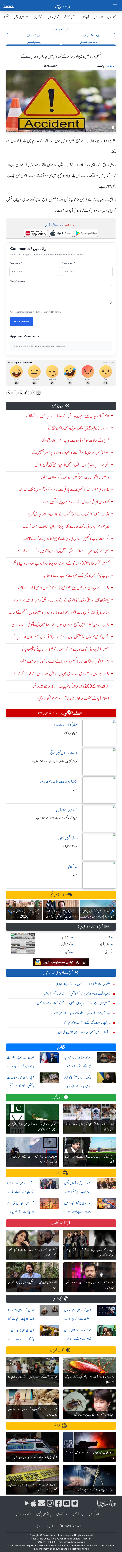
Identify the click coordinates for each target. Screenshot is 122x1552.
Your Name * (15, 263)
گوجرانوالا (66, 944)
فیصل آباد (65, 937)
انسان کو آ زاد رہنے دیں (66, 725)
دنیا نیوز (50, 1526)
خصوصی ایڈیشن (21, 17)
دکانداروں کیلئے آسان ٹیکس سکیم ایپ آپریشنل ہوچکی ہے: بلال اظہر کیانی (77, 1191)
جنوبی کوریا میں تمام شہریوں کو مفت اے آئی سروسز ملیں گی (77, 1318)
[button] (10, 910)
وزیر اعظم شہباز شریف (88, 36)
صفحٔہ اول (111, 17)
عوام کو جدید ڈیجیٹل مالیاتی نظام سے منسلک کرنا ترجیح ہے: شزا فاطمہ (77, 1338)
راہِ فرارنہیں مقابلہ (68, 838)
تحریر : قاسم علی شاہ (70, 846)
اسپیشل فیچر (38, 17)
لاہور (108, 937)
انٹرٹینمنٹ (57, 1223)
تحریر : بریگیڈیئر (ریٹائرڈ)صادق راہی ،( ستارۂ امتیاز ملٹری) (55, 761)
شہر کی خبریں (53, 17)
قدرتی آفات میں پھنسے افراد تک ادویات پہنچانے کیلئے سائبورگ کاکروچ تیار (20, 1318)
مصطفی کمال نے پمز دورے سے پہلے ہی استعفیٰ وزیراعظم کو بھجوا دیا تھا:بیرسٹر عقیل (73, 1003)
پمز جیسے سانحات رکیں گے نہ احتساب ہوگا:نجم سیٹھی (86, 1022)
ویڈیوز (37, 1526)
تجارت (57, 1172)
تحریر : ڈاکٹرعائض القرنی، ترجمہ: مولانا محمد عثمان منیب (57, 818)
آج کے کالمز (69, 17)
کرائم (57, 1425)
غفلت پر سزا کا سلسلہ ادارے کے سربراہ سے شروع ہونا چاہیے (83, 984)
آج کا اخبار (84, 17)
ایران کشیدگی (33, 36)
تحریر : (75, 789)
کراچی (108, 952)
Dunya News (70, 1526)
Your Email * (68, 263)
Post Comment (22, 321)
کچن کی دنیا (73, 866)
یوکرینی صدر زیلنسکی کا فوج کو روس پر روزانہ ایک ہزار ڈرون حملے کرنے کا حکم (77, 1086)
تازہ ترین (98, 17)
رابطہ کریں (94, 1514)
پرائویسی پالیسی (43, 1514)
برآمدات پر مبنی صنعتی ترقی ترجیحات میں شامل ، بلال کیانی (84, 1032)
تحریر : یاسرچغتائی (71, 733)
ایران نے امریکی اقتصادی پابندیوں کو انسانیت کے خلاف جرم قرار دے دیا (20, 1065)
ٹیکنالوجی (57, 1298)
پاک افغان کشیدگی (88, 42)
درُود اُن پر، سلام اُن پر (67, 810)
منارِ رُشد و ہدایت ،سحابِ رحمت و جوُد (59, 781)
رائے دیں (61, 1514)
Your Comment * (18, 281)
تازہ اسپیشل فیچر (59, 894)
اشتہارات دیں (23, 1514)
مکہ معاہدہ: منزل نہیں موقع (64, 753)
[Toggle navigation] (115, 6)
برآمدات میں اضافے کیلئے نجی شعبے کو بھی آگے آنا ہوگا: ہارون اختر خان (20, 1191)
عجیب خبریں (57, 1350)
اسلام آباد (105, 944)
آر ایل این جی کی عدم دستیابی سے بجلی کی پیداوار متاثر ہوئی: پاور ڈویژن (20, 1211)
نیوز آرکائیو (78, 1514)
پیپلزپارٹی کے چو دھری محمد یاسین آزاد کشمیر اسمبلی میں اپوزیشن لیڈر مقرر (77, 993)
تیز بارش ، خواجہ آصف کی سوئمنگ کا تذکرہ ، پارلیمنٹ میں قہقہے (82, 1013)
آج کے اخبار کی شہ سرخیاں (58, 972)
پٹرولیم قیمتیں (34, 42)
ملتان (68, 952)
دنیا (59, 1047)
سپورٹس (57, 1097)
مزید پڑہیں (58, 405)
